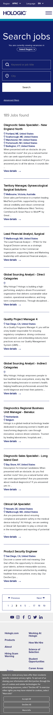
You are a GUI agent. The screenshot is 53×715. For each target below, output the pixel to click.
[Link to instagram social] (18, 617)
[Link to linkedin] (41, 617)
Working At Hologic (35, 634)
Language (30, 3)
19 (44, 605)
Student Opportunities (36, 660)
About (8, 646)
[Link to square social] (29, 617)
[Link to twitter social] (35, 617)
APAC (15, 3)
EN (39, 3)
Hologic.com (12, 633)
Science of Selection (34, 651)
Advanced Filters (11, 100)
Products (10, 640)
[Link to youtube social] (12, 617)
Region (6, 3)
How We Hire (36, 642)
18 (39, 605)
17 (34, 605)
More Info (26, 710)
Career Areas (36, 668)
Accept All (26, 699)
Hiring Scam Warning (11, 655)
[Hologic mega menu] (48, 13)
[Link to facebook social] (23, 617)
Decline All (26, 704)
